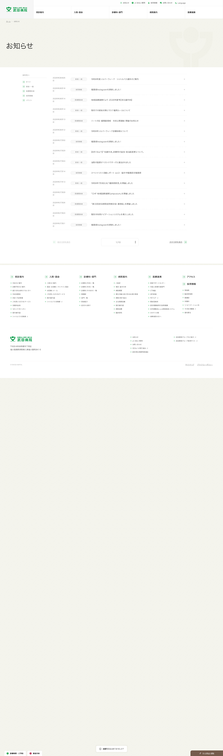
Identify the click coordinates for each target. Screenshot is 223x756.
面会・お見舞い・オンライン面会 (58, 287)
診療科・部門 (117, 12)
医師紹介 (84, 301)
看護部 (83, 294)
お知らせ (126, 3)
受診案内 (40, 12)
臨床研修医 (189, 294)
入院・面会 (78, 12)
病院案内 (153, 12)
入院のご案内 (51, 283)
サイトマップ (189, 365)
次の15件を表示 (175, 242)
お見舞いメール (52, 290)
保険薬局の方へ (155, 316)
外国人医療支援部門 (157, 287)
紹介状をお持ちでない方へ (22, 290)
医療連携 (191, 12)
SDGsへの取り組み (139, 348)
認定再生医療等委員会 (140, 352)
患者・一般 (30, 86)
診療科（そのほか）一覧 (89, 290)
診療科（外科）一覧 (87, 287)
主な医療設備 (120, 301)
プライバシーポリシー (205, 365)
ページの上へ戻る (208, 753)
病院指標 (119, 309)
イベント (29, 100)
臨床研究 (119, 312)
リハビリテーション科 (192, 305)
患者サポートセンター (157, 283)
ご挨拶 (118, 283)
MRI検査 (153, 294)
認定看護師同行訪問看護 (159, 305)
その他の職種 (189, 309)
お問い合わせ (167, 3)
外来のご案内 (17, 283)
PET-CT (153, 298)
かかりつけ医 (154, 312)
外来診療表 (17, 294)
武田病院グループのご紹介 (185, 337)
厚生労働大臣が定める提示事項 (127, 294)
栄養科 (187, 301)
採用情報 (154, 3)
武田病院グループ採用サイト (186, 341)
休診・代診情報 (18, 298)
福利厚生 (188, 312)
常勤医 (187, 290)
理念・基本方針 (121, 287)
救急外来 (36, 753)
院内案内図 (17, 312)
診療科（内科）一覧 (87, 283)
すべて (28, 82)
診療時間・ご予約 (16, 753)
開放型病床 (154, 301)
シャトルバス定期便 (19, 316)
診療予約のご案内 (19, 287)
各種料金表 (17, 305)
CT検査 (153, 290)
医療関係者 (30, 91)
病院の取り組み (121, 298)
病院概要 (119, 290)
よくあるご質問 (139, 3)
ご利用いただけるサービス (22, 301)
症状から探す (85, 305)
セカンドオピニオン (19, 309)
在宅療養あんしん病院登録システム (162, 309)
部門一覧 (84, 298)
